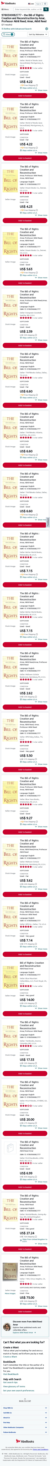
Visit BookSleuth (10, 1374)
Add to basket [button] (25, 95)
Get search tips (10, 1382)
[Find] (46, 9)
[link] (46, 29)
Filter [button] (9, 34)
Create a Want (10, 1356)
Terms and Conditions (40, 1449)
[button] (41, 90)
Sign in (38, 4)
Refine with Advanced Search (18, 28)
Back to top (25, 1401)
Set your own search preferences (18, 1390)
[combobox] (28, 9)
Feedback (48, 522)
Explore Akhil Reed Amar (23, 1332)
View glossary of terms (14, 1386)
